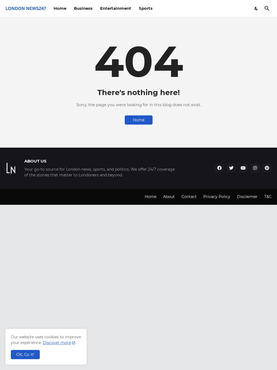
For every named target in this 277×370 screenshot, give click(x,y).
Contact (189, 196)
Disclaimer (247, 196)
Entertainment (115, 8)
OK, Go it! (25, 354)
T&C (268, 196)
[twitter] (231, 168)
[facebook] (219, 168)
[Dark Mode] (256, 8)
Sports (146, 8)
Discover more (57, 342)
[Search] (267, 8)
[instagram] (255, 168)
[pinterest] (267, 168)
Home (60, 8)
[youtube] (243, 168)
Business (83, 8)
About (169, 196)
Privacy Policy (216, 196)
